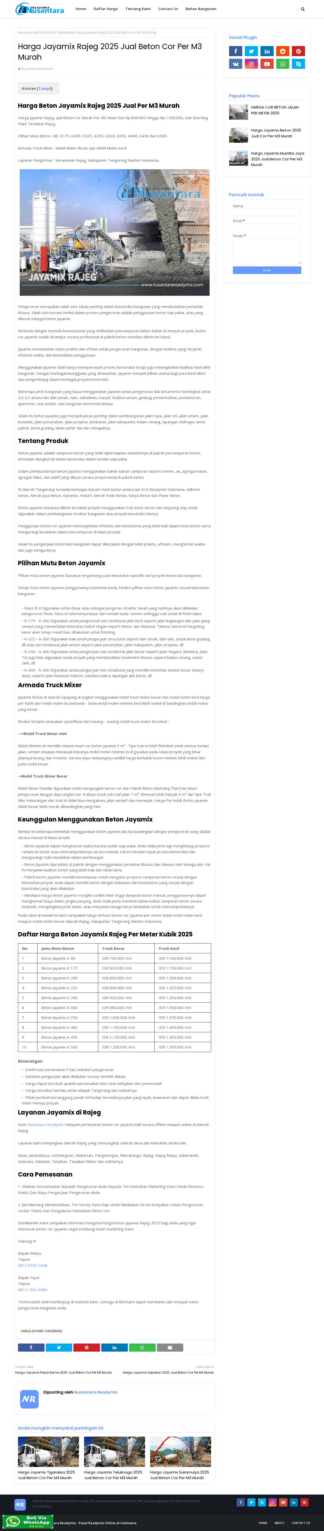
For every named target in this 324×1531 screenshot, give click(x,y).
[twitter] (251, 51)
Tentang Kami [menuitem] (138, 8)
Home (263, 1523)
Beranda (24, 32)
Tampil (44, 88)
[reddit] (282, 51)
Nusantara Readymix (37, 68)
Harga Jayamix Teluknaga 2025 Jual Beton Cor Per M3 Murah (113, 1475)
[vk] (235, 64)
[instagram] (251, 64)
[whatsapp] (282, 64)
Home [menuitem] (81, 8)
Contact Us (301, 1523)
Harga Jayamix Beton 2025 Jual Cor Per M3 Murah (276, 133)
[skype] (298, 64)
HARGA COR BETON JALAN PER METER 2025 (274, 110)
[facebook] (235, 51)
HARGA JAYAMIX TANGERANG (54, 32)
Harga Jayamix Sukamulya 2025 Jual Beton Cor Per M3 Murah (179, 1475)
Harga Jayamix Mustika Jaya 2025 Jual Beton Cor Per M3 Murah (277, 159)
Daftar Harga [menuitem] (106, 8)
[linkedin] (267, 51)
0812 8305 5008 (32, 1265)
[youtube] (267, 64)
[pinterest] (298, 51)
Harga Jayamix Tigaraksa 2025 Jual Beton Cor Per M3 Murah (46, 1475)
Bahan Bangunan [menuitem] (201, 8)
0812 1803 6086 (32, 1289)
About (280, 1523)
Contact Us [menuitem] (168, 8)
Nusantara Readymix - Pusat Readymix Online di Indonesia (89, 1523)
